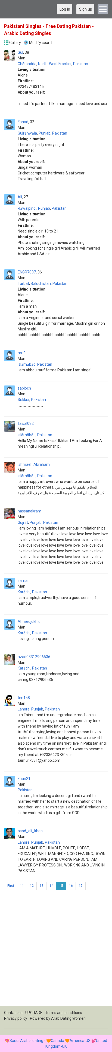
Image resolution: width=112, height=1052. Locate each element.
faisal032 (26, 423)
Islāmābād (27, 364)
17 (81, 886)
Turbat (23, 283)
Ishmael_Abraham (34, 464)
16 (71, 886)
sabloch (24, 388)
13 (41, 886)
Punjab (45, 133)
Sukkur (23, 399)
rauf (21, 353)
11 (22, 886)
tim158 (24, 698)
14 (51, 886)
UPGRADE (33, 1012)
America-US (80, 1040)
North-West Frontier (54, 64)
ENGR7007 (27, 272)
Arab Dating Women (68, 1018)
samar (23, 580)
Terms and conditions (63, 1012)
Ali (20, 197)
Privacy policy (15, 1018)
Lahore (24, 709)
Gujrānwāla (27, 133)
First (10, 886)
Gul (20, 52)
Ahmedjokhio (29, 621)
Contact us (13, 1012)
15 (61, 886)
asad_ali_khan (30, 831)
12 (32, 886)
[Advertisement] (56, 950)
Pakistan (80, 64)
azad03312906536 (34, 657)
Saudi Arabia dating (26, 1040)
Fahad (23, 122)
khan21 (24, 778)
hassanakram (29, 511)
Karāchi (24, 592)
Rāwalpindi (27, 208)
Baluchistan (41, 283)
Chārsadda (27, 64)
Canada (57, 1040)
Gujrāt (23, 522)
